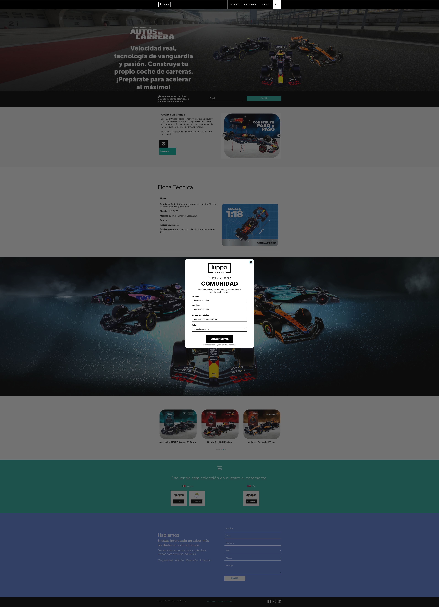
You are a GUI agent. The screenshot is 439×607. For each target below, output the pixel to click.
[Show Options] (245, 329)
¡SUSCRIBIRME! (219, 339)
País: (194, 325)
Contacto (265, 4)
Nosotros (234, 4)
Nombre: (196, 296)
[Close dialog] (251, 262)
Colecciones (250, 4)
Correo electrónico (200, 315)
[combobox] (219, 329)
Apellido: (196, 305)
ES (276, 4)
